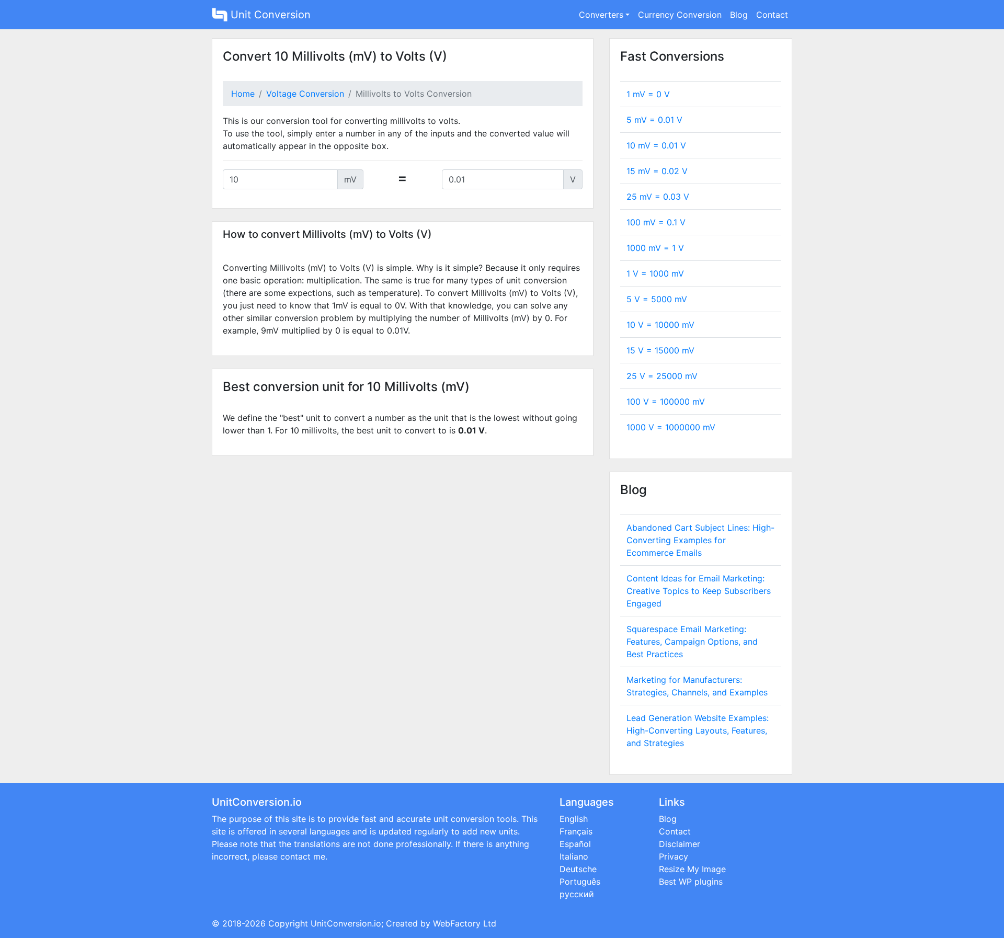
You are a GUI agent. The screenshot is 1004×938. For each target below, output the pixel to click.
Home (243, 93)
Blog (739, 14)
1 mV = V (648, 94)
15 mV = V (657, 171)
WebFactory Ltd (464, 923)
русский (577, 894)
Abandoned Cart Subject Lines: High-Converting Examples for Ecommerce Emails (700, 540)
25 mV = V (657, 196)
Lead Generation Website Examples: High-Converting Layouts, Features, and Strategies (697, 730)
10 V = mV (660, 324)
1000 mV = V (655, 248)
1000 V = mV (670, 427)
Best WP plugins (691, 881)
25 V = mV (662, 376)
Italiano (574, 856)
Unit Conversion (269, 14)
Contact (772, 14)
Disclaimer (679, 844)
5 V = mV (656, 299)
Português (580, 881)
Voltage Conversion (305, 93)
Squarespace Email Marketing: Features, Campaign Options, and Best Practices (692, 641)
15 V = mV (660, 350)
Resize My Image (692, 869)
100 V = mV (665, 401)
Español (575, 844)
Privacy (673, 856)
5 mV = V (654, 120)
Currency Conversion (680, 14)
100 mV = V (656, 222)
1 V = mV (655, 273)
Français (576, 831)
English (574, 819)
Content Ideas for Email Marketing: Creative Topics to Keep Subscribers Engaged (698, 591)
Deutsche (578, 869)
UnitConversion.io (346, 923)
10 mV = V (656, 145)
